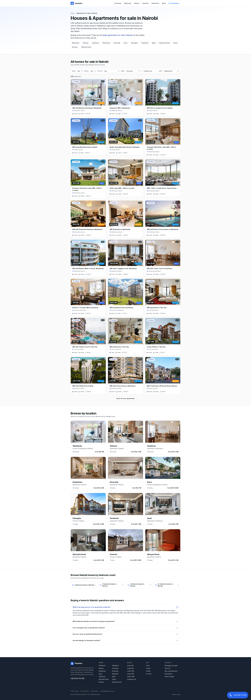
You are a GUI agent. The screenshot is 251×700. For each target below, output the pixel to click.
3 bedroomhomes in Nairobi (137, 585)
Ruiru (125, 43)
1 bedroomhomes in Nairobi (84, 585)
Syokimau (145, 3)
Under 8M (130, 668)
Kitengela (134, 43)
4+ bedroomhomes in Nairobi (165, 585)
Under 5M (130, 665)
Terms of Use (75, 691)
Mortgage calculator (171, 665)
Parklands (144, 43)
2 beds (148, 668)
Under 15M (130, 674)
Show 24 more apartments (125, 398)
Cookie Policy (94, 691)
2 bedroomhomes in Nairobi (109, 585)
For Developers (174, 3)
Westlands (127, 3)
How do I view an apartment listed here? (125, 634)
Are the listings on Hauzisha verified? (125, 640)
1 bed (147, 665)
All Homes (118, 3)
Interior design (169, 676)
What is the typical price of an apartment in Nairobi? (125, 607)
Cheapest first (131, 679)
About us (167, 668)
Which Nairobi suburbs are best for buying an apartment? (125, 621)
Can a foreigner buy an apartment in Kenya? (125, 628)
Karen (176, 43)
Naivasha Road (164, 43)
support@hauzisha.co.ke (107, 691)
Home (72, 13)
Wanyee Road (86, 47)
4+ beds (148, 674)
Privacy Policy (84, 691)
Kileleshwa (155, 3)
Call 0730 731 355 (77, 678)
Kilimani (136, 3)
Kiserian (75, 47)
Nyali (154, 43)
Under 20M (130, 676)
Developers (168, 674)
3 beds (148, 671)
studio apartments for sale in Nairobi (117, 35)
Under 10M (130, 671)
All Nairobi (102, 665)
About (164, 3)
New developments (171, 671)
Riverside (117, 43)
